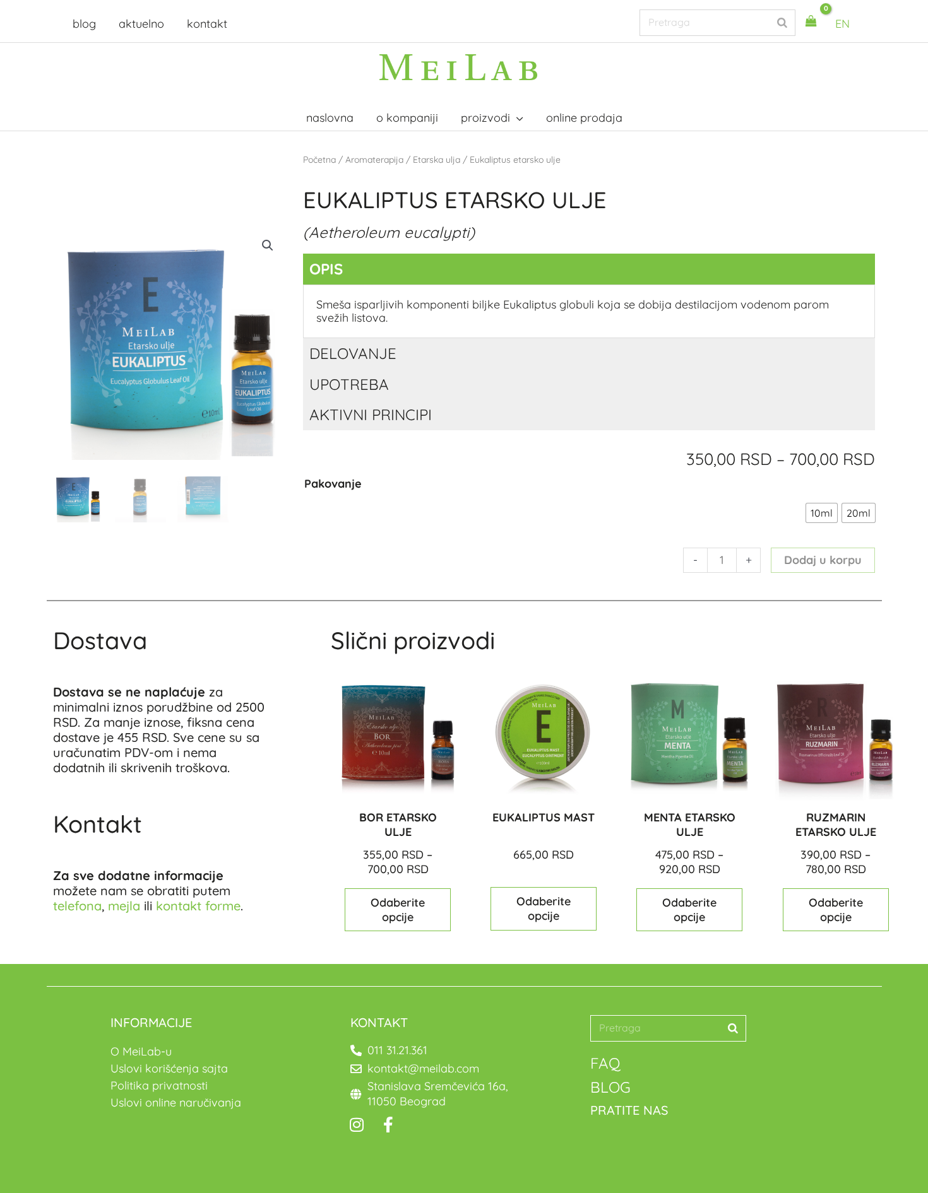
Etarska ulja (436, 159)
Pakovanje (333, 483)
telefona (77, 906)
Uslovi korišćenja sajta (169, 1068)
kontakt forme (198, 906)
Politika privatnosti (159, 1085)
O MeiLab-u (141, 1051)
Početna (319, 159)
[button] (267, 245)
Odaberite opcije (398, 909)
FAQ (605, 1063)
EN (842, 23)
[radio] (821, 512)
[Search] (782, 22)
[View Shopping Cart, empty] (811, 21)
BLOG (610, 1087)
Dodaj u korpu (823, 560)
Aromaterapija (374, 159)
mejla (124, 906)
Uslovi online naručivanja (175, 1102)
